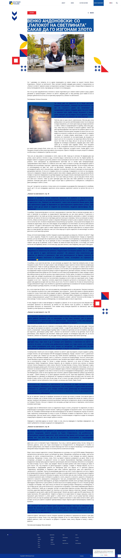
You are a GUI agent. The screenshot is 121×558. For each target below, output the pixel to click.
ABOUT (63, 3)
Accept (101, 555)
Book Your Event (65, 543)
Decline (105, 555)
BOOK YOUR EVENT (98, 3)
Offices (38, 534)
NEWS (72, 3)
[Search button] (117, 3)
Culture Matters (65, 537)
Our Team (77, 537)
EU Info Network (78, 543)
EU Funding (53, 544)
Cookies (82, 556)
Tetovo (39, 545)
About (76, 534)
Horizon (52, 542)
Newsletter (64, 540)
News (63, 534)
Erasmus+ (52, 537)
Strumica (39, 539)
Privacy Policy (110, 552)
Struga (39, 547)
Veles (39, 543)
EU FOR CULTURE (84, 3)
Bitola (39, 541)
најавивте (65, 108)
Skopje (39, 537)
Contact (76, 540)
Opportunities (52, 534)
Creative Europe (52, 540)
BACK (92, 13)
